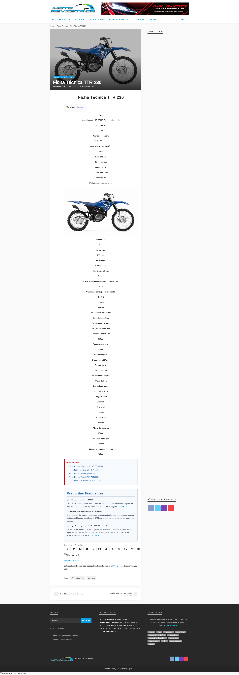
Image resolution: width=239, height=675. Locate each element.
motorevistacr (173, 638)
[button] (13, 673)
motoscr (151, 644)
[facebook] (175, 19)
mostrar (80, 107)
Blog (153, 19)
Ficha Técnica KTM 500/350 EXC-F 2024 (85, 481)
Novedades (96, 19)
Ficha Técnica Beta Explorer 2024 (82, 473)
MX (71, 77)
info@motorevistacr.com (68, 636)
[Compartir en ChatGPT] (119, 549)
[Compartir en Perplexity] (138, 549)
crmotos (151, 632)
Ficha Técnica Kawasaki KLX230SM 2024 (86, 466)
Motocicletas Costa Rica (157, 635)
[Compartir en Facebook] (80, 549)
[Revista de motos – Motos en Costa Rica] (61, 659)
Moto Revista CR (61, 19)
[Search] (186, 19)
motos (164, 641)
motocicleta (168, 632)
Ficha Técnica (78, 578)
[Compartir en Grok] (132, 549)
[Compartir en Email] (99, 549)
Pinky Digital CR (129, 669)
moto (159, 632)
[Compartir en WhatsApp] (93, 549)
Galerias (139, 19)
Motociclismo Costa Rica (157, 638)
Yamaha (91, 578)
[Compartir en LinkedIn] (74, 549)
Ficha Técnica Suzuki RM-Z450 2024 (84, 477)
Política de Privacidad (84, 659)
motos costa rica (175, 641)
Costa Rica (122, 506)
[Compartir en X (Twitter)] (67, 549)
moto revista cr (154, 641)
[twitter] (179, 19)
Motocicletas (180, 632)
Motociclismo (173, 635)
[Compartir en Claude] (112, 549)
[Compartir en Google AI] (125, 549)
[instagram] (164, 508)
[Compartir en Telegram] (87, 549)
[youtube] (171, 508)
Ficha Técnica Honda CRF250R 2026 (84, 470)
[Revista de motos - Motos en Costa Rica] (72, 7)
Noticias (79, 19)
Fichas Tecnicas (118, 19)
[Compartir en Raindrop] (106, 549)
